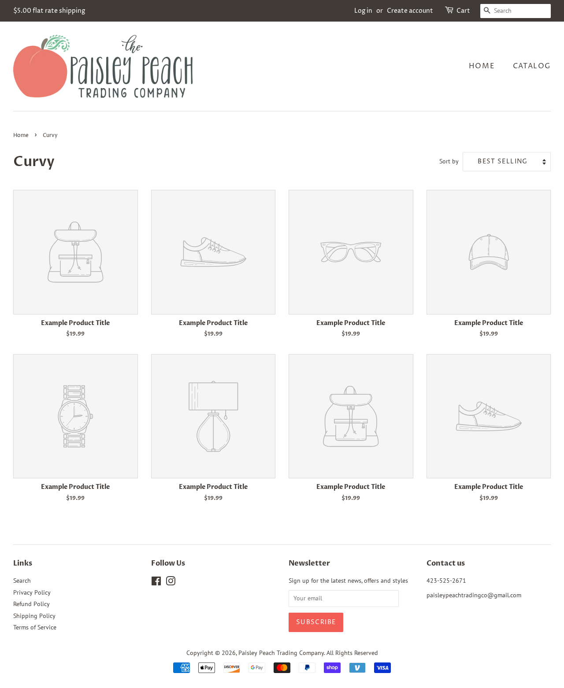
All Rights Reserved (352, 653)
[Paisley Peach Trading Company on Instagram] (170, 583)
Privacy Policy (32, 592)
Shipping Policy (34, 616)
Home (482, 66)
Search (22, 580)
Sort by (449, 161)
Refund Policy (31, 604)
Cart (463, 11)
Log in (363, 11)
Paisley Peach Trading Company (281, 653)
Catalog (532, 66)
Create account (410, 11)
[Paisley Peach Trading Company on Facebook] (156, 583)
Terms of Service (34, 627)
